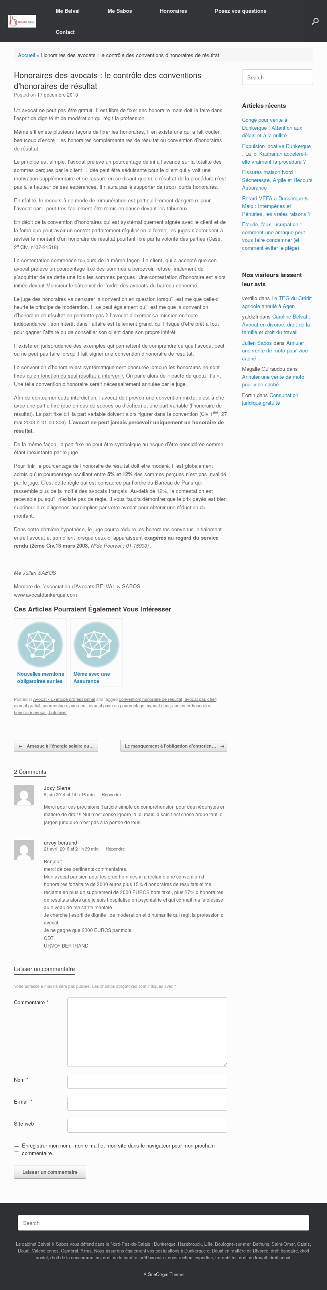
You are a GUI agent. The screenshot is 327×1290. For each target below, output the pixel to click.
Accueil (26, 55)
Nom (21, 1079)
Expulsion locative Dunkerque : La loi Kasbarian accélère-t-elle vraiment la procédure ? (276, 153)
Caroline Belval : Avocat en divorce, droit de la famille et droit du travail (276, 324)
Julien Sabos (257, 342)
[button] (315, 21)
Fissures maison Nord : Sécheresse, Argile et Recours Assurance (277, 179)
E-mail (23, 1101)
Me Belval (68, 10)
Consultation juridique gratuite (270, 399)
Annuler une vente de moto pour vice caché (275, 350)
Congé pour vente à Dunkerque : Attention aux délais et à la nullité (272, 127)
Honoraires (173, 10)
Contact (65, 32)
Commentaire (31, 1002)
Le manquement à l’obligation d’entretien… (175, 746)
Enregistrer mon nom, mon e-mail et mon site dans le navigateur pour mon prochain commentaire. (118, 1149)
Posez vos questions (240, 10)
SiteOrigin (158, 1274)
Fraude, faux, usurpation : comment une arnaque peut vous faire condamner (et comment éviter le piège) (273, 235)
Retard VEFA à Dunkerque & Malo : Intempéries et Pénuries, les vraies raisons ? (276, 206)
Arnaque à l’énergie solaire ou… (56, 746)
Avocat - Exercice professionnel (64, 699)
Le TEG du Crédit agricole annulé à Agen (277, 302)
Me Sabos (120, 10)
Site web (24, 1123)
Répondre (111, 794)
